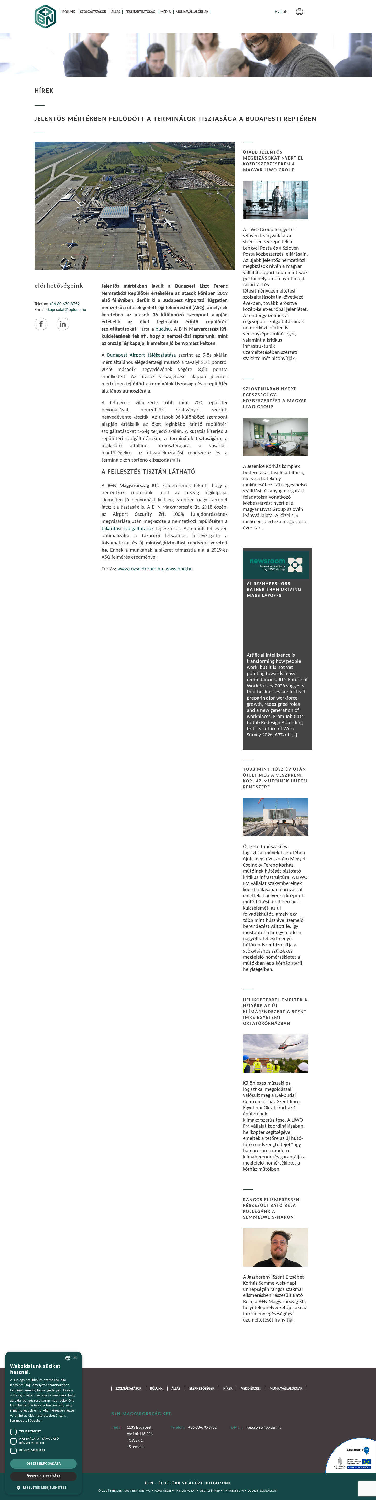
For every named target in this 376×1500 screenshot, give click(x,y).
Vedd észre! (251, 1389)
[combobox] (67, 1358)
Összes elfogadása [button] (43, 1463)
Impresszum (234, 1490)
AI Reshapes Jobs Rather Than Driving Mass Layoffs (274, 589)
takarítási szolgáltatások (128, 528)
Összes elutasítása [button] (43, 1476)
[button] (43, 1487)
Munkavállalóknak (192, 12)
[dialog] (43, 1423)
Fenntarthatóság (140, 12)
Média (165, 12)
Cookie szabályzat (263, 1490)
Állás (115, 12)
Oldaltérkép (210, 1490)
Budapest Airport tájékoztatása (141, 355)
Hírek (228, 1389)
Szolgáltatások (93, 12)
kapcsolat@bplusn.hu (67, 310)
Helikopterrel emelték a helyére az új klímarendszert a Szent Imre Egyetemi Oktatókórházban (275, 1012)
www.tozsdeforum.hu (140, 569)
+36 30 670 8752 (64, 304)
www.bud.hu (179, 569)
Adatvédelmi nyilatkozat (176, 1490)
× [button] (75, 1358)
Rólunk (68, 12)
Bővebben (35, 1420)
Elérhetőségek (201, 1389)
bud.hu (163, 329)
